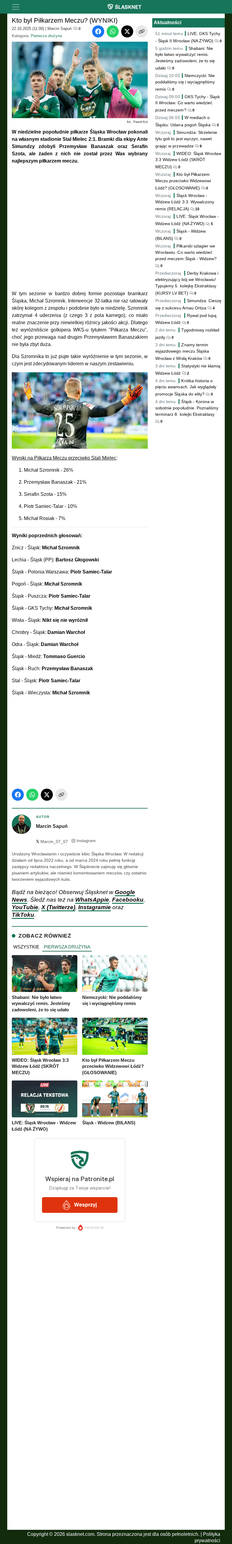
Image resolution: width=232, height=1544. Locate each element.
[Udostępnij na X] (127, 31)
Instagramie (94, 907)
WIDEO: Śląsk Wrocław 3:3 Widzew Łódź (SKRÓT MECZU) (188, 160)
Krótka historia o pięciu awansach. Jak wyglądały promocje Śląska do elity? (185, 387)
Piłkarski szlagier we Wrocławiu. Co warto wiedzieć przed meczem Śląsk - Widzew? (186, 252)
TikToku (23, 915)
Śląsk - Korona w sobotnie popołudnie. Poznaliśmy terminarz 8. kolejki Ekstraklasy (186, 408)
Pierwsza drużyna (46, 36)
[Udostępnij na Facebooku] (98, 31)
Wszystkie (26, 946)
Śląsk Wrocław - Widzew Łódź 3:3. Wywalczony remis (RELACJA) (184, 202)
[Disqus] (80, 1446)
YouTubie (25, 907)
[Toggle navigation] (15, 7)
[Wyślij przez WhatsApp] (113, 31)
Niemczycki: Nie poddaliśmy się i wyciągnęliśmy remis (185, 82)
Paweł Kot (140, 122)
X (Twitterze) (58, 907)
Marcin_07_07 (52, 841)
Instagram (86, 840)
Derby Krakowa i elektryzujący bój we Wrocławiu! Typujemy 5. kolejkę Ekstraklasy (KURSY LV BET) (186, 283)
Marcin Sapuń (59, 28)
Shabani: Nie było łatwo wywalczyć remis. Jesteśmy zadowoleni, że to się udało (185, 58)
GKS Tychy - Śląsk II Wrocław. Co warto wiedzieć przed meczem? (187, 103)
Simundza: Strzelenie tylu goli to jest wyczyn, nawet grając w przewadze (186, 139)
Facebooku (127, 899)
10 (196, 209)
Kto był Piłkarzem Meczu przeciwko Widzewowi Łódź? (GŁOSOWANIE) (183, 181)
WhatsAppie (92, 899)
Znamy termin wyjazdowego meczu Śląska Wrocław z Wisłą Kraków (182, 351)
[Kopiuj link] (142, 31)
